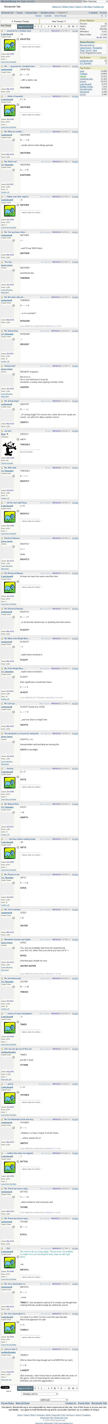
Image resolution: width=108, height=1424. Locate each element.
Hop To (8, 1391)
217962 (75, 1153)
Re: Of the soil (10, 162)
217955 (75, 1049)
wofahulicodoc (46, 1084)
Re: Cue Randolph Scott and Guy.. (19, 1119)
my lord (7, 431)
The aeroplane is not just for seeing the (21, 733)
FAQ (63, 1415)
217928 (75, 262)
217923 (75, 96)
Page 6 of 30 (24, 26)
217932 (75, 401)
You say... (8, 262)
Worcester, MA (6, 1079)
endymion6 (47, 96)
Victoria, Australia (7, 463)
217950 (75, 874)
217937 (75, 468)
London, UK (5, 192)
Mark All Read (22, 1403)
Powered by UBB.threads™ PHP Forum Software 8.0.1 (54, 1423)
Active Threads (60, 16)
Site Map (88, 7)
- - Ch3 (7, 1248)
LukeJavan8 (46, 66)
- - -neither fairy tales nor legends (18, 1153)
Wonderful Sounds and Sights (17, 939)
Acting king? (9, 366)
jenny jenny (46, 297)
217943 (75, 668)
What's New (68, 7)
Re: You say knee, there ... (15, 232)
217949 (75, 839)
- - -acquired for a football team (17, 31)
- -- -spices (8, 1084)
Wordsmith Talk (7, 13)
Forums (20, 13)
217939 (75, 538)
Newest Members (87, 42)
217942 (75, 638)
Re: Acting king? (11, 401)
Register (94, 13)
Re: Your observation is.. (15, 1284)
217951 (75, 909)
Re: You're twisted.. (12, 910)
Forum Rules (7, 1403)
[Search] (102, 16)
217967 (75, 1284)
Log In (104, 13)
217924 (75, 132)
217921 (75, 66)
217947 (75, 768)
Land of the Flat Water (8, 62)
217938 (75, 503)
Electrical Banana (12, 538)
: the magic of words (17, 1)
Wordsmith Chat (61, 1418)
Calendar (48, 16)
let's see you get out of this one (18, 1049)
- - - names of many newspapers (18, 1014)
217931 (75, 366)
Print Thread (6, 25)
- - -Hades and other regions (16, 197)
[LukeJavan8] (9, 50)
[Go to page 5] (35, 26)
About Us (56, 7)
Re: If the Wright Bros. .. (14, 668)
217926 (75, 197)
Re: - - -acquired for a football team (19, 66)
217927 (75, 232)
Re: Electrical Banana (13, 573)
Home (19, 1415)
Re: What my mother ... (14, 132)
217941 (75, 609)
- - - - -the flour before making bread (19, 839)
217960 (75, 1119)
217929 (75, 297)
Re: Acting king (11, 331)
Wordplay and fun (48, 13)
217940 (75, 573)
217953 (75, 978)
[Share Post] (69, 31)
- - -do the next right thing (15, 503)
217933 (75, 431)
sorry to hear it (10, 1349)
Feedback (87, 1415)
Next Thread (58, 21)
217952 (75, 939)
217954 (75, 1013)
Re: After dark (10, 468)
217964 (75, 1218)
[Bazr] (9, 456)
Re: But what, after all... (14, 297)
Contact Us (98, 7)
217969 (75, 1349)
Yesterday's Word (43, 1415)
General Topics (32, 13)
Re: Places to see (11, 874)
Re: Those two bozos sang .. (16, 1189)
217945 (75, 733)
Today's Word (29, 1415)
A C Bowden (45, 31)
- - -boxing (8, 769)
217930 (75, 331)
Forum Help (84, 1403)
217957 (75, 1084)
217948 (75, 804)
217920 (75, 31)
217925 (75, 162)
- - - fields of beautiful (13, 96)
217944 (75, 703)
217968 (75, 1314)
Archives (70, 1415)
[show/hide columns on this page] (105, 16)
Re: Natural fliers (11, 804)
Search (78, 7)
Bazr (49, 431)
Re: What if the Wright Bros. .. (17, 638)
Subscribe (56, 1415)
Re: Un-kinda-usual (12, 978)
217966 (75, 1248)
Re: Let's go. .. (10, 704)
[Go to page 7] (76, 26)
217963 (75, 1189)
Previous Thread (21, 21)
